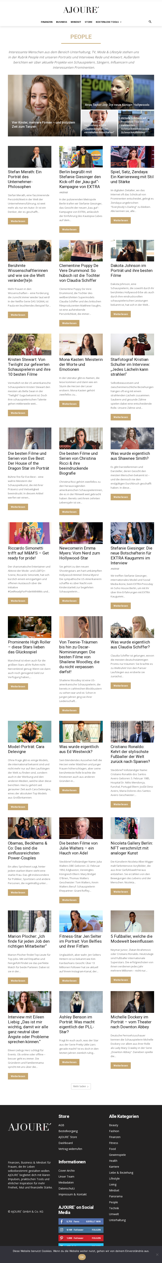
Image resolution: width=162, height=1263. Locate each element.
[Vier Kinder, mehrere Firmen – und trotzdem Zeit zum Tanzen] (44, 105)
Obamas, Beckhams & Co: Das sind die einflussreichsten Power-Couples (27, 850)
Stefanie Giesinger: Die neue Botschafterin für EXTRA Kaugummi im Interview (131, 555)
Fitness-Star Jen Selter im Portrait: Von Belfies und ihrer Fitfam (80, 941)
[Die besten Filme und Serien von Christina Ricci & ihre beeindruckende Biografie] (81, 438)
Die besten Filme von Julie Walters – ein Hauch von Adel (78, 848)
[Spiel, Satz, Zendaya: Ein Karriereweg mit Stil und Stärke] (132, 157)
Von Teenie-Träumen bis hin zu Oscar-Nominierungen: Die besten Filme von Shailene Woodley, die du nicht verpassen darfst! (79, 657)
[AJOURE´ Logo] (81, 9)
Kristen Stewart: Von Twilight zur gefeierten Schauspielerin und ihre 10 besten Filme (29, 367)
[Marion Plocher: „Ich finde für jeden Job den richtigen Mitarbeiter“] (29, 921)
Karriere (114, 1166)
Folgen (96, 1229)
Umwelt (114, 1214)
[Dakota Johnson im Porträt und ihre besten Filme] (132, 251)
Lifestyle (114, 1178)
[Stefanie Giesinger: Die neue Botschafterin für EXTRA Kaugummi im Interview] (132, 533)
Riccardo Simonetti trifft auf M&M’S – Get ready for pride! (28, 553)
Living (112, 1184)
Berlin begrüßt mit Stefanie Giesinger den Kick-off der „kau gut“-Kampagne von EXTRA (80, 179)
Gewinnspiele (117, 1155)
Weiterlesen (18, 221)
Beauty (113, 1125)
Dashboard (65, 1143)
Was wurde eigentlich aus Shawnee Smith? (130, 456)
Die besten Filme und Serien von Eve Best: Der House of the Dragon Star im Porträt (28, 461)
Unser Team (66, 1176)
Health (113, 1161)
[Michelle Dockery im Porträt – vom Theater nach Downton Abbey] (132, 1002)
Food (112, 1149)
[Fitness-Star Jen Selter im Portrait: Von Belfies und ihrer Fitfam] (81, 921)
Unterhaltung (117, 1220)
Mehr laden (79, 1086)
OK (82, 1257)
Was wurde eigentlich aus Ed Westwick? (79, 749)
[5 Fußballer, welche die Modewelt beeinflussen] (132, 921)
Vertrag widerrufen (70, 1149)
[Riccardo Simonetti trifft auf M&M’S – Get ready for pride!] (29, 533)
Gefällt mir (93, 1221)
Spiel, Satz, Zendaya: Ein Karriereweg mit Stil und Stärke (132, 176)
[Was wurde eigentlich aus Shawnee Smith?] (132, 438)
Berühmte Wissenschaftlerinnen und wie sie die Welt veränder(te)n (28, 273)
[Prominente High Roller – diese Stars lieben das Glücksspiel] (29, 627)
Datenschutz (66, 1188)
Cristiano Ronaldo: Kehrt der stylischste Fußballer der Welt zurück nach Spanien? (130, 754)
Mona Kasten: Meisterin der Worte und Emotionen (81, 364)
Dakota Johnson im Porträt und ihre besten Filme (132, 270)
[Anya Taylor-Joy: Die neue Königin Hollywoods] (117, 92)
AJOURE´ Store (67, 1137)
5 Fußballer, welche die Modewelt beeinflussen (132, 939)
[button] (150, 22)
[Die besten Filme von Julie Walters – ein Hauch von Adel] (81, 828)
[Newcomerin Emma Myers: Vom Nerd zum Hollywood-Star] (81, 533)
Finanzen (115, 1137)
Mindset (114, 1190)
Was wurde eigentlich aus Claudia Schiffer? (130, 644)
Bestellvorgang (68, 1131)
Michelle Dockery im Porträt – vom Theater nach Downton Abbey (131, 1022)
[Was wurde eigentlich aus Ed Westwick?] (81, 732)
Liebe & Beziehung (121, 1172)
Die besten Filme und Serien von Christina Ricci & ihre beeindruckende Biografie (78, 463)
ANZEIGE (126, 113)
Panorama (115, 1196)
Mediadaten (66, 1182)
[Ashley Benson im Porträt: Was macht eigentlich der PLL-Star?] (81, 1002)
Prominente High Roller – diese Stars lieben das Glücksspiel (29, 647)
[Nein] (157, 1254)
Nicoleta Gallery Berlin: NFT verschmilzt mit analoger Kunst (132, 848)
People (113, 1202)
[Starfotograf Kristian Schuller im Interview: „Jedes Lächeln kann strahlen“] (132, 344)
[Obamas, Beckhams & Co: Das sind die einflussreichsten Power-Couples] (29, 828)
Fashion (114, 1131)
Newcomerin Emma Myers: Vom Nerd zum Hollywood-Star (79, 553)
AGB (61, 1125)
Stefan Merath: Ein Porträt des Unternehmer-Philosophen (24, 179)
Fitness (113, 1143)
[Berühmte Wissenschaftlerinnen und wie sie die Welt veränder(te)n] (29, 251)
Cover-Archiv (66, 1170)
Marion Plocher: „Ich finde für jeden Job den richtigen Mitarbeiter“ (29, 941)
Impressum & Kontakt (72, 1194)
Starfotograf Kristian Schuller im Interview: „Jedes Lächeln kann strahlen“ (130, 367)
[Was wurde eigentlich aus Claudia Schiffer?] (132, 627)
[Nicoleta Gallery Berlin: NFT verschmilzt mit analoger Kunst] (132, 828)
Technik (114, 1208)
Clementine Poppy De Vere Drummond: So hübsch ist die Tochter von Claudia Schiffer (79, 273)
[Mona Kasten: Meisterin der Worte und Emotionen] (81, 344)
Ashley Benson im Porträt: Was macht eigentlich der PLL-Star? (77, 1024)
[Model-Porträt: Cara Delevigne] (29, 732)
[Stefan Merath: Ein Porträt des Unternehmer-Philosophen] (29, 157)
